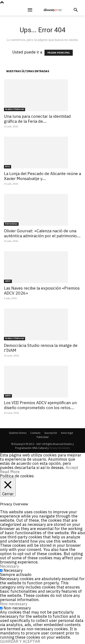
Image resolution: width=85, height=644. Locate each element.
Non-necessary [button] (13, 603)
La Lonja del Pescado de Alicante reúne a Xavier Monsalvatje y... (42, 176)
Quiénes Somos (17, 433)
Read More (10, 471)
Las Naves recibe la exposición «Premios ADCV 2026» (42, 290)
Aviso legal (67, 433)
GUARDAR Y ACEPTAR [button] (20, 641)
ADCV (8, 281)
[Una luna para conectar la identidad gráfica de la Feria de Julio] (42, 95)
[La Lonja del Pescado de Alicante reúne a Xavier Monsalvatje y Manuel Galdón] (42, 152)
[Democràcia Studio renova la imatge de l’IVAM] (42, 324)
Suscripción (50, 433)
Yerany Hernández (59, 448)
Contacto (35, 433)
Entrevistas (11, 224)
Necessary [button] (9, 566)
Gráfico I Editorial (14, 109)
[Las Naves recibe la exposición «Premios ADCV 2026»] (42, 267)
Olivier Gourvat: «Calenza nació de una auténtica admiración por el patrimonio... (42, 233)
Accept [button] (72, 467)
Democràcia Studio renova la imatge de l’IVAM (40, 347)
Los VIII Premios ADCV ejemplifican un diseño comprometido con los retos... (40, 405)
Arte (7, 166)
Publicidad (42, 437)
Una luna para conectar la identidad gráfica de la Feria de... (37, 118)
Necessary (13, 570)
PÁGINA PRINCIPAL (58, 52)
